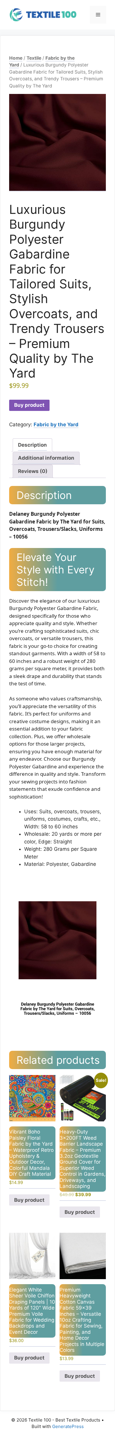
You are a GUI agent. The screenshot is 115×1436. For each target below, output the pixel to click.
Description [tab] (32, 445)
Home (15, 58)
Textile (34, 58)
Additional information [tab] (46, 458)
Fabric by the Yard (56, 424)
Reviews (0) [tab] (32, 471)
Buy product (29, 405)
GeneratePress (68, 1426)
